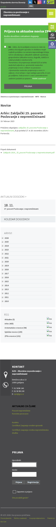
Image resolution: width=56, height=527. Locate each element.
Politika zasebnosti (20, 518)
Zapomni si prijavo (24, 491)
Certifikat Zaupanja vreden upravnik (27, 425)
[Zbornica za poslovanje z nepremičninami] (13, 2)
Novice (43, 97)
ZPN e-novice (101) (13, 336)
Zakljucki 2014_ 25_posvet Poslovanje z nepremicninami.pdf (29, 152)
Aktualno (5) (10, 319)
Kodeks (15, 422)
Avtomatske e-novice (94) (16, 327)
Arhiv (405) (9, 323)
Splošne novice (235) (13, 332)
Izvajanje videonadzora (37, 518)
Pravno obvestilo (6, 518)
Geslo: (15, 470)
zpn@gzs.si (19, 394)
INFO (37, 97)
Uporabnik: (16, 460)
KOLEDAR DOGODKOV (17, 219)
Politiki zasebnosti (39, 78)
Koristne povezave (20, 413)
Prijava (28, 86)
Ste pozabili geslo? (20, 497)
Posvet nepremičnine (21, 410)
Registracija (33, 482)
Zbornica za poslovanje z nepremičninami (17, 97)
